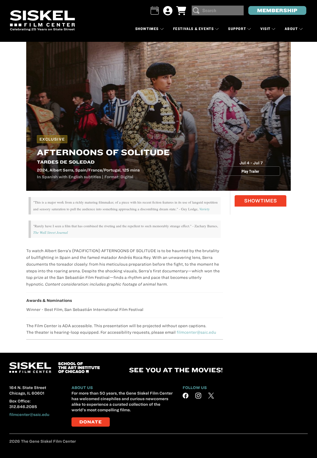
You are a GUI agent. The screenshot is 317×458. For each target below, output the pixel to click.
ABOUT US (82, 388)
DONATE (90, 422)
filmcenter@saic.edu (196, 332)
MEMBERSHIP (277, 10)
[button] (155, 10)
